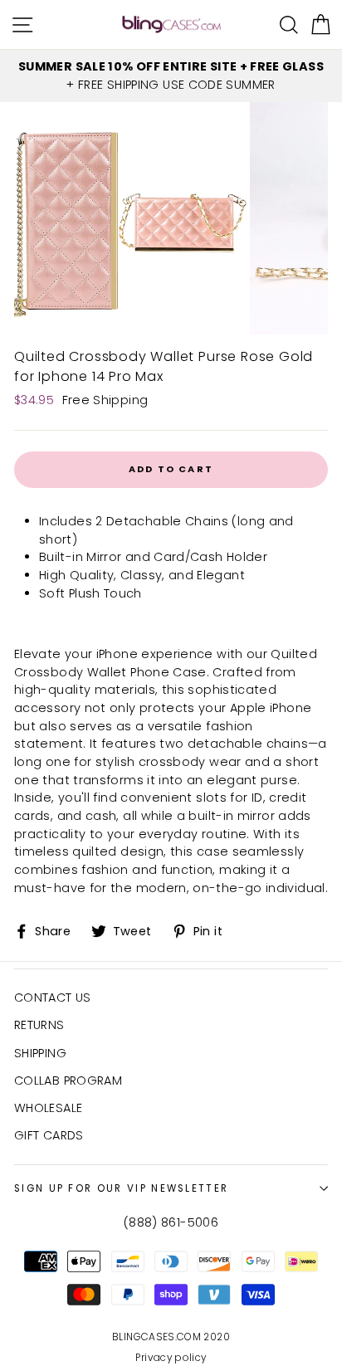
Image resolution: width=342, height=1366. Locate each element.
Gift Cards (49, 1135)
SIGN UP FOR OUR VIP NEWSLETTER (121, 1188)
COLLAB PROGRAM (68, 1080)
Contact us (52, 997)
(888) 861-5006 (171, 1222)
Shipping (40, 1053)
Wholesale (48, 1108)
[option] (171, 76)
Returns (39, 1025)
